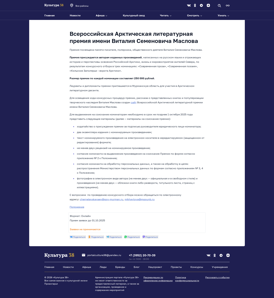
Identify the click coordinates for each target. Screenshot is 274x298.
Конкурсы (196, 267)
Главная (49, 15)
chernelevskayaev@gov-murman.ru (101, 199)
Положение (77, 206)
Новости (75, 15)
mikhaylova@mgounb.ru (140, 199)
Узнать (222, 15)
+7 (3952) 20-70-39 (142, 255)
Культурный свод (134, 15)
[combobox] (86, 6)
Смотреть (193, 15)
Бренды (120, 267)
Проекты (176, 267)
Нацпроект (155, 267)
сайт (134, 102)
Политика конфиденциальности (187, 279)
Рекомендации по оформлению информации (158, 279)
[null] (78, 237)
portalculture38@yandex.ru (104, 255)
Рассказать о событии (217, 277)
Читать (164, 15)
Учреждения (220, 267)
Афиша (100, 15)
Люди (103, 267)
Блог (137, 267)
